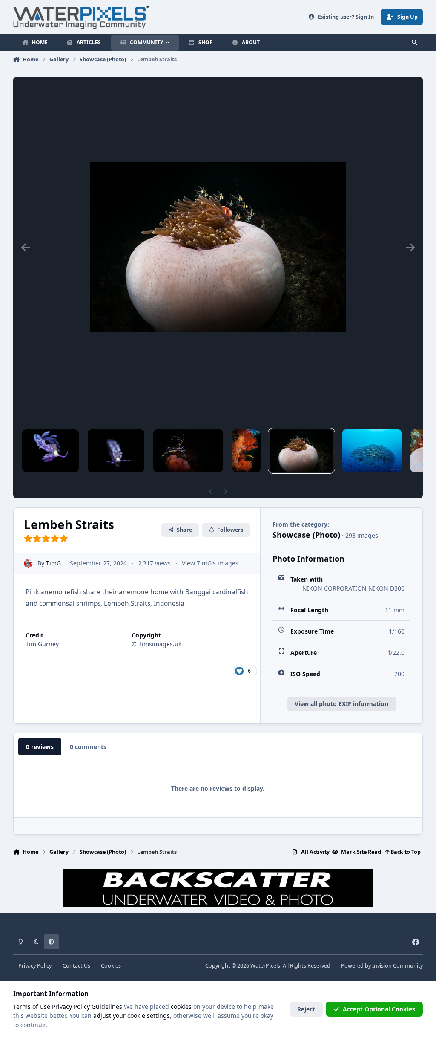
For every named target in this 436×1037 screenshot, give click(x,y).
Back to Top (405, 852)
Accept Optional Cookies (379, 1009)
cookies (181, 1006)
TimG (53, 563)
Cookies (111, 965)
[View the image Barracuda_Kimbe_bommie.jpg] (372, 450)
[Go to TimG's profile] (28, 563)
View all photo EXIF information (341, 704)
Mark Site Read (360, 852)
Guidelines (107, 1006)
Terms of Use (31, 1006)
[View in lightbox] (218, 247)
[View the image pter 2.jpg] (50, 450)
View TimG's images (210, 563)
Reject (306, 1009)
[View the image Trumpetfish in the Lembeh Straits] (246, 450)
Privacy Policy (35, 965)
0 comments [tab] (88, 747)
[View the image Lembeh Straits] (301, 450)
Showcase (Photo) (306, 535)
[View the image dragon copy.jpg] (116, 450)
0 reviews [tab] (40, 747)
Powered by (382, 965)
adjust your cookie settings (131, 1015)
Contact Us (76, 965)
